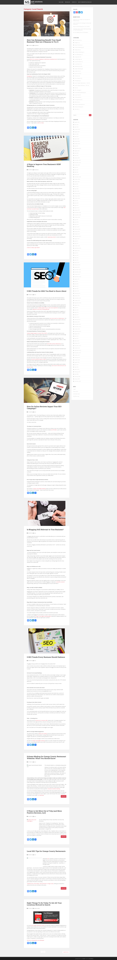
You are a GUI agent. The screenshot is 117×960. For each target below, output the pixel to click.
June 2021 (76, 169)
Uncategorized (77, 99)
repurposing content (52, 237)
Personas (76, 75)
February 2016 (77, 264)
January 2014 (77, 321)
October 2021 (77, 165)
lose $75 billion (54, 429)
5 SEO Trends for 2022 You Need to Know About (46, 291)
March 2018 (77, 226)
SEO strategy (77, 90)
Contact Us (74, 2)
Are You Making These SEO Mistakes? (80, 32)
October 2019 (77, 198)
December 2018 (78, 212)
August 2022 (77, 150)
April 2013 (76, 338)
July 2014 (76, 307)
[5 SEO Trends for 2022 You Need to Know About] (46, 274)
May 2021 (76, 172)
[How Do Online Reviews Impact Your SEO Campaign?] (46, 390)
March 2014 (77, 317)
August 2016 (77, 250)
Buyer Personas (78, 45)
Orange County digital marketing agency (43, 616)
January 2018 (77, 231)
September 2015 (78, 276)
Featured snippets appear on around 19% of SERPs (37, 333)
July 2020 (76, 184)
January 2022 (77, 157)
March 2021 (77, 174)
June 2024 (76, 134)
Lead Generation (78, 61)
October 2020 (77, 179)
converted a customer (60, 582)
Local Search (77, 64)
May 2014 (76, 312)
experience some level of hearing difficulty (41, 309)
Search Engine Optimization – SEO (81, 83)
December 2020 (78, 176)
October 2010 (77, 359)
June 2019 (76, 203)
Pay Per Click (77, 73)
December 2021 (78, 160)
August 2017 (77, 238)
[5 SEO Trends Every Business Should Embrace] (46, 640)
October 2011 (77, 355)
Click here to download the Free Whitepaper (35, 940)
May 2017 (76, 243)
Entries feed (75, 391)
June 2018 (76, 222)
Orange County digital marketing (39, 488)
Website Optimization (79, 104)
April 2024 (76, 136)
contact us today (40, 122)
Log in (74, 389)
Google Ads (77, 56)
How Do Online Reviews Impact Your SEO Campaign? (44, 407)
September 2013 (78, 331)
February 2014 (77, 319)
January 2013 (77, 343)
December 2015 (78, 269)
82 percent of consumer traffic (42, 720)
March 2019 (77, 207)
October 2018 (77, 217)
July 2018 (76, 219)
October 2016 (77, 245)
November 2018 (78, 214)
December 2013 (78, 324)
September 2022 (78, 148)
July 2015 (76, 281)
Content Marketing (78, 47)
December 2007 (78, 381)
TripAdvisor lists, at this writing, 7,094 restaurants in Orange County (40, 883)
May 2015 (76, 286)
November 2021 (78, 162)
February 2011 (77, 357)
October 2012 (77, 348)
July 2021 (76, 167)
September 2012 (78, 350)
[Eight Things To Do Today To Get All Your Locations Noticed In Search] (46, 917)
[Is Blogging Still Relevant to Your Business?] (46, 513)
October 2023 (77, 143)
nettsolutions (36, 45)
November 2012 (78, 345)
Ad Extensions (77, 40)
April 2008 (76, 374)
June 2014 (76, 310)
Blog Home (61, 2)
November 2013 (78, 326)
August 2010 (77, 362)
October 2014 (77, 300)
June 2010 (76, 364)
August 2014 (77, 305)
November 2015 (78, 272)
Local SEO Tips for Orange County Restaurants (46, 851)
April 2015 (76, 288)
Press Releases (78, 78)
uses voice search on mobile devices (57, 318)
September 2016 (78, 248)
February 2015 (77, 293)
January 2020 (77, 195)
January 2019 (77, 210)
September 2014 (78, 302)
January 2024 (77, 141)
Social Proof (77, 94)
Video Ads (77, 102)
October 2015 (77, 274)
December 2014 (78, 298)
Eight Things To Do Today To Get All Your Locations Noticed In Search (44, 904)
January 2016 (77, 267)
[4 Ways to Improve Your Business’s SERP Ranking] (46, 148)
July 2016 (76, 253)
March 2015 (77, 291)
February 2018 (77, 229)
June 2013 (76, 336)
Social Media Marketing (79, 92)
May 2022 (76, 153)
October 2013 (77, 329)
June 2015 (76, 283)
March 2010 (77, 369)
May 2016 (76, 257)
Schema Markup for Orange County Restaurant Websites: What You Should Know (46, 757)
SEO (48, 858)
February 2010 (77, 371)
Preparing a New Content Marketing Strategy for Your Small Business (82, 29)
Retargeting (29, 76)
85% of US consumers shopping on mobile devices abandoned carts (43, 59)
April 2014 (76, 314)
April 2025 (76, 127)
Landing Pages (78, 59)
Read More (64, 796)
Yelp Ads (76, 109)
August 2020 (77, 181)
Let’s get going (41, 795)
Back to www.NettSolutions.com (84, 2)
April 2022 (76, 155)
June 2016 (76, 255)
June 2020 (76, 186)
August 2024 (77, 131)
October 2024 (77, 129)
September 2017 (78, 236)
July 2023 (76, 146)
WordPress (91, 958)
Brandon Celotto (37, 908)
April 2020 (76, 188)
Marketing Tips (78, 66)
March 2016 (77, 262)
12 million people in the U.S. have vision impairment (48, 307)
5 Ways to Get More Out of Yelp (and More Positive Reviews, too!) (44, 812)
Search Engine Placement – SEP (81, 85)
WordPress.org (76, 396)
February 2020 (77, 193)
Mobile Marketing (78, 68)
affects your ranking (43, 733)
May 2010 (76, 367)
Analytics (76, 42)
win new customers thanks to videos (38, 359)
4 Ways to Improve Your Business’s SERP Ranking (44, 165)
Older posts (65, 952)
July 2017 (76, 241)
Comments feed (76, 393)
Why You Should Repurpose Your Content (81, 26)
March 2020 (77, 191)
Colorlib (83, 958)
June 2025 (76, 124)
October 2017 (77, 234)
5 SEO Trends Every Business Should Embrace (46, 657)
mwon (35, 294)
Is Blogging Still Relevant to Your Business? (45, 529)
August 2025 (77, 122)
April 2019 (76, 205)
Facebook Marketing (79, 52)
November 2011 (78, 352)
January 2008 (77, 378)
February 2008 (77, 376)
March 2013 (77, 340)
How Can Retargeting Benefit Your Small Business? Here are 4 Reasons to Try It (44, 41)
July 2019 (76, 200)
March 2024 (77, 138)
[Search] (90, 115)
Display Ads (77, 49)
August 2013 (77, 333)
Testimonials (77, 97)
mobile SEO (77, 71)
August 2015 (77, 279)
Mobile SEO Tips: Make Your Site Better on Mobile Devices (81, 20)
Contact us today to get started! (33, 247)
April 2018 (76, 224)
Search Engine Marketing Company (38, 925)
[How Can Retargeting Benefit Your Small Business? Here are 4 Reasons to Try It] (46, 23)
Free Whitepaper (78, 54)
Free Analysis (67, 2)
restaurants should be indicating (53, 788)
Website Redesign (78, 106)
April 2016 (76, 260)
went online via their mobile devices (54, 343)
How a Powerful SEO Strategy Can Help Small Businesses (82, 23)
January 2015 (77, 295)
